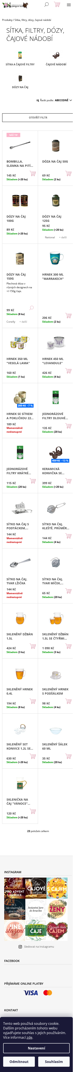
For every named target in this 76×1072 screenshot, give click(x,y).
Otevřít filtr (38, 117)
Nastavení (36, 1048)
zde (29, 1037)
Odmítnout (19, 1061)
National (50, 237)
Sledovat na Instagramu (39, 946)
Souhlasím (54, 1061)
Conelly (11, 321)
